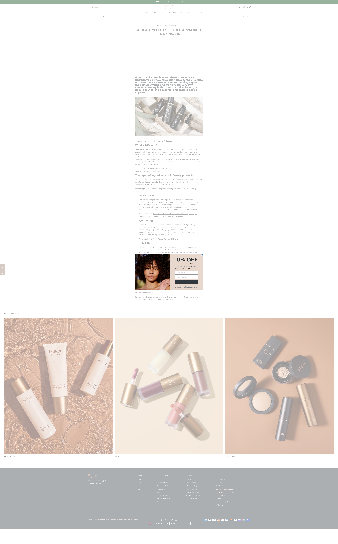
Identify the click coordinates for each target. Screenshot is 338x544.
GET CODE (186, 281)
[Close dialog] (202, 255)
